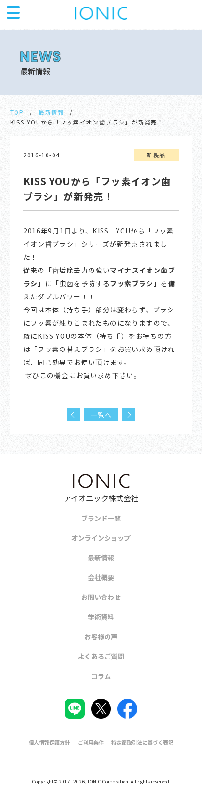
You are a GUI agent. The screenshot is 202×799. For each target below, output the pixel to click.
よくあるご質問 (101, 656)
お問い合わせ (101, 597)
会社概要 (101, 577)
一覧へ (101, 414)
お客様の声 (101, 636)
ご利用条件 (91, 742)
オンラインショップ (101, 538)
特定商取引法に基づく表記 (142, 742)
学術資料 (101, 616)
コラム (101, 676)
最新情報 (51, 112)
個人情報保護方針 (49, 742)
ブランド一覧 (101, 518)
